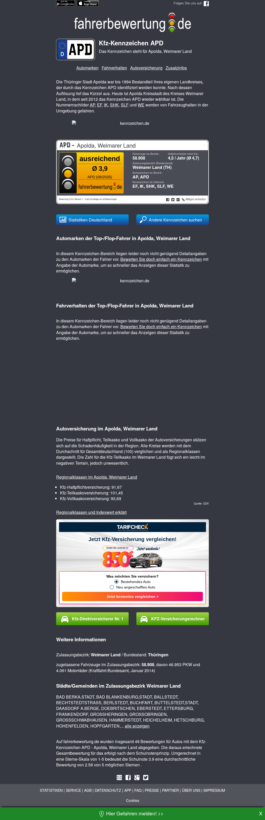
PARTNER (170, 790)
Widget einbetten (195, 199)
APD (144, 177)
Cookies (132, 800)
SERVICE (73, 790)
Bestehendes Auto (136, 582)
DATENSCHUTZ (108, 790)
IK (106, 105)
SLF (125, 105)
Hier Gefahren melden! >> (134, 813)
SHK (114, 105)
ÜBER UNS (191, 790)
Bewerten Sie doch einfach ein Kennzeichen (161, 259)
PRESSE (152, 790)
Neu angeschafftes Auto (135, 587)
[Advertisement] (238, 90)
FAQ (138, 790)
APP (127, 790)
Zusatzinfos (176, 68)
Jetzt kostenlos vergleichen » (133, 596)
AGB (88, 790)
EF (99, 105)
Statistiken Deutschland (90, 220)
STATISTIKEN (51, 790)
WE (141, 105)
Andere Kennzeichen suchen (175, 220)
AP (92, 105)
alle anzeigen (137, 726)
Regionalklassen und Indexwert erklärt (91, 512)
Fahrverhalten (114, 68)
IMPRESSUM (214, 790)
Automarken (87, 68)
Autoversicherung (146, 68)
